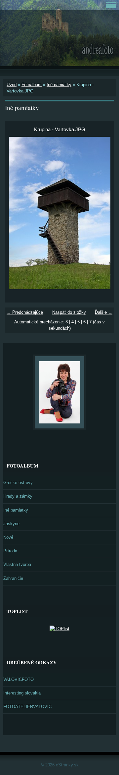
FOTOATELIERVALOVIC (27, 706)
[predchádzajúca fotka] (15, 213)
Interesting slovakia (22, 693)
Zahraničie (13, 578)
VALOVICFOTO (18, 679)
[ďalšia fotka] (103, 213)
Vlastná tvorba (17, 564)
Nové (8, 537)
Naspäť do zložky (69, 312)
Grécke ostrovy (18, 482)
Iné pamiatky (59, 84)
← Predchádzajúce (25, 312)
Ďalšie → (103, 312)
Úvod (12, 84)
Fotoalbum (31, 84)
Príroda (10, 550)
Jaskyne (11, 523)
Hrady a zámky (17, 496)
